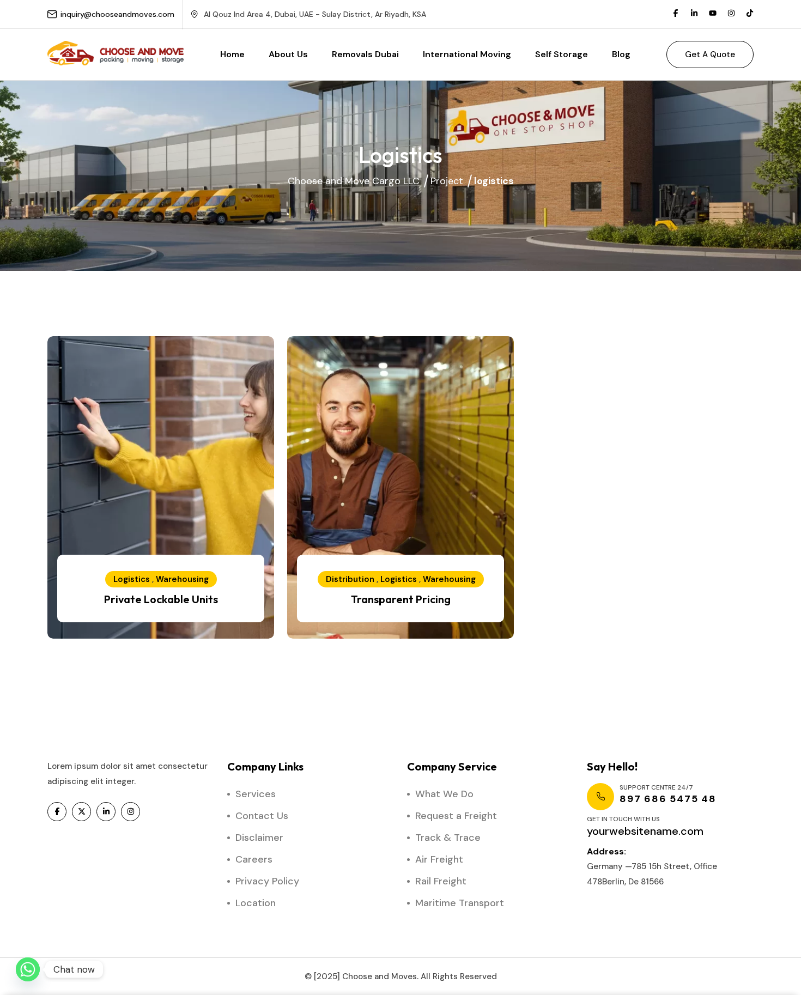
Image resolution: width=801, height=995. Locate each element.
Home (232, 54)
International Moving (467, 54)
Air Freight (439, 859)
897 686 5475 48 (668, 798)
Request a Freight (456, 815)
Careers (253, 859)
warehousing (182, 579)
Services (255, 793)
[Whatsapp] (28, 969)
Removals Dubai (365, 54)
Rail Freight (440, 881)
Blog (621, 54)
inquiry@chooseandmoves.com (117, 14)
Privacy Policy (267, 881)
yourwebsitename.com (645, 831)
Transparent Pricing (401, 599)
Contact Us (261, 815)
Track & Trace (448, 837)
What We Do (444, 793)
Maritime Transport (459, 902)
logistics (131, 579)
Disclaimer (259, 837)
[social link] (675, 14)
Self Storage (561, 54)
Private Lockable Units (161, 599)
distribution (350, 579)
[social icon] (56, 811)
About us (288, 54)
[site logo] (115, 60)
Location (255, 902)
